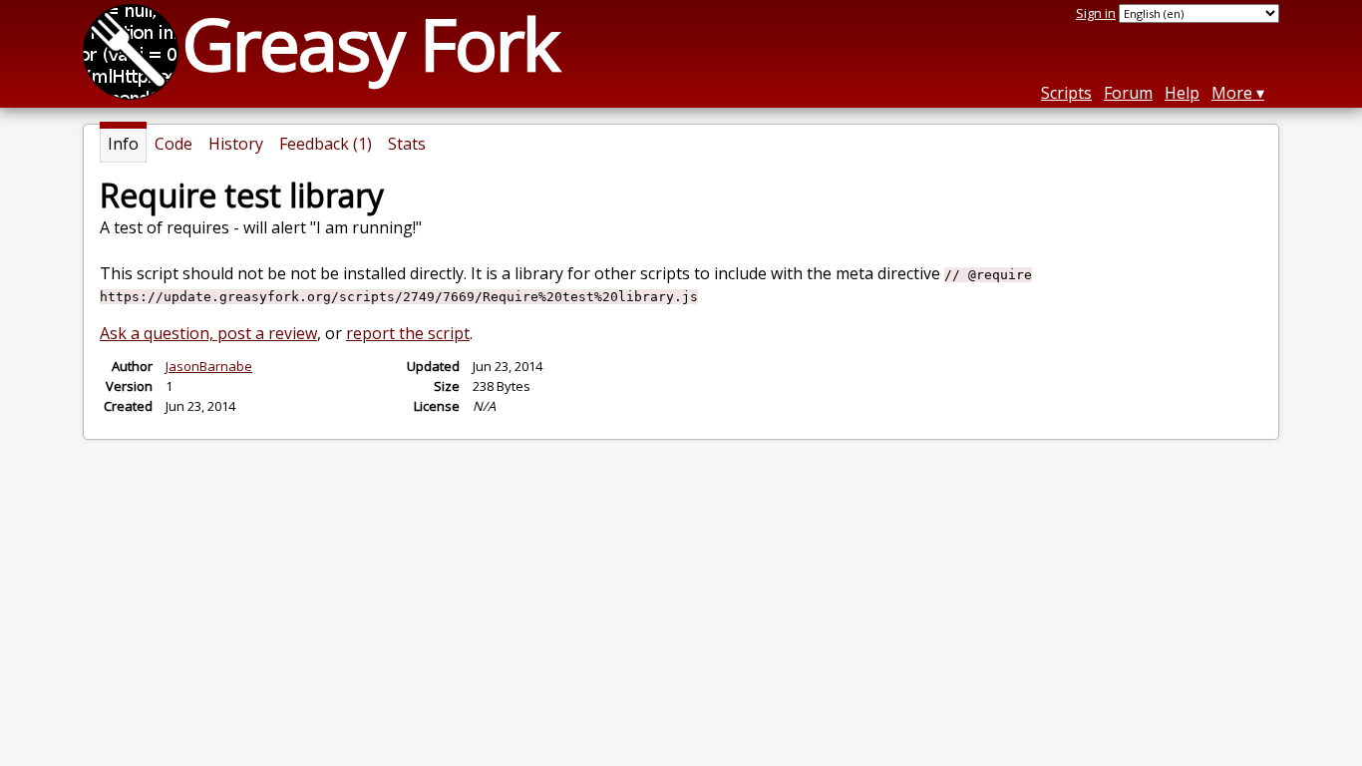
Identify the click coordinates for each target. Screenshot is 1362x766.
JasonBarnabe (209, 366)
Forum (1128, 93)
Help (1182, 93)
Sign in (1096, 13)
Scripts (1066, 93)
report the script (408, 333)
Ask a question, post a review (208, 333)
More (1231, 93)
